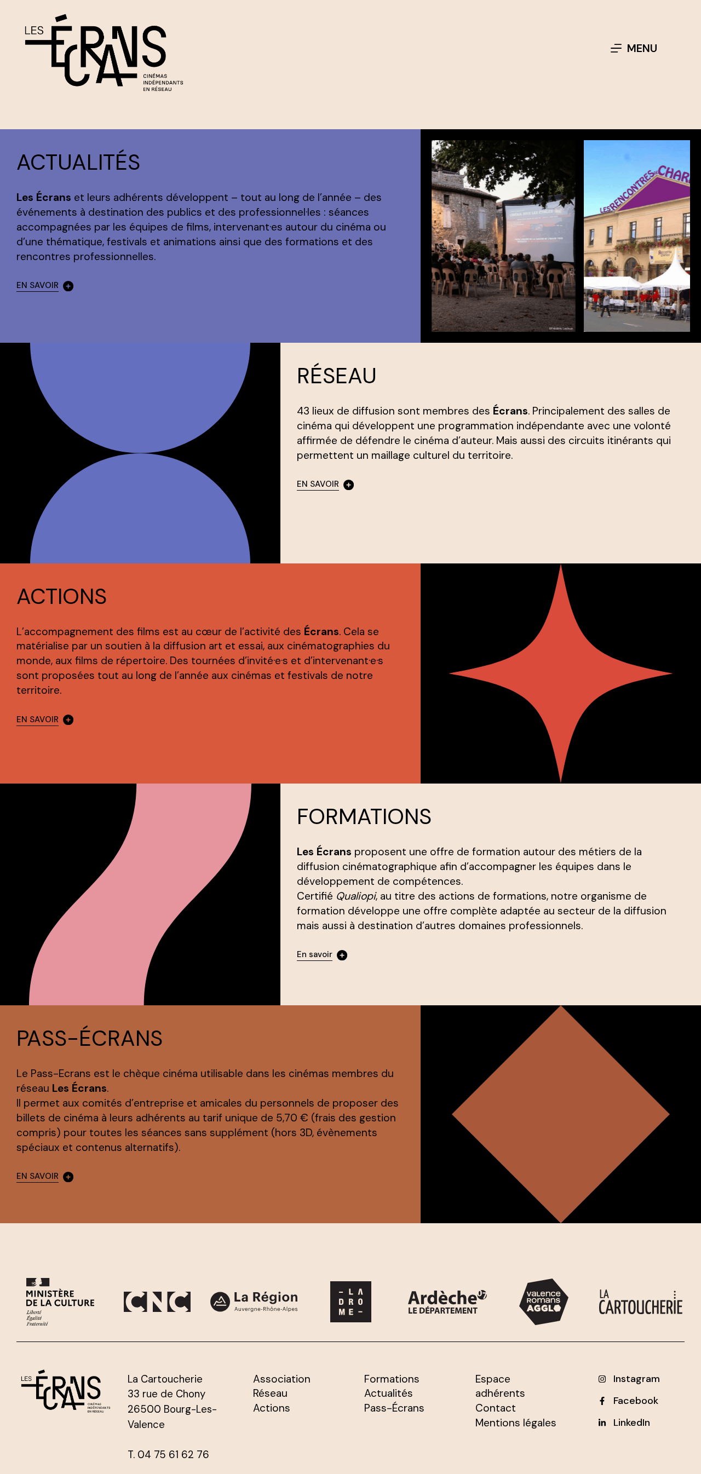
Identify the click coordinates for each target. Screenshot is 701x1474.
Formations (392, 1379)
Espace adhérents (500, 1386)
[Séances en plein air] (503, 236)
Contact (495, 1408)
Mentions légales (515, 1423)
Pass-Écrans (394, 1408)
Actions (271, 1408)
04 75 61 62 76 (173, 1454)
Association (282, 1379)
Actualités (388, 1393)
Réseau (270, 1393)
